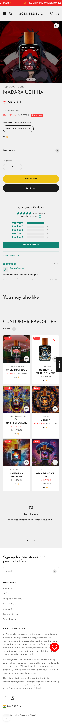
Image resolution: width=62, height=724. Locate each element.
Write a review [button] (31, 245)
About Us (7, 588)
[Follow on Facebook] (5, 698)
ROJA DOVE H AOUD (13, 87)
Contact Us (8, 609)
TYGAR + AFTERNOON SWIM (17, 418)
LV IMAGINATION (45, 366)
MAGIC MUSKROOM (17, 370)
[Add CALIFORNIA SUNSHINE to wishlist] (26, 443)
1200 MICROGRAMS (16, 423)
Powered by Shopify (28, 715)
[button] (18, 223)
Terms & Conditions (12, 604)
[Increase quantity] (18, 167)
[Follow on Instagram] (13, 698)
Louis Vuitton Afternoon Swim (17, 470)
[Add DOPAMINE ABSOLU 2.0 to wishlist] (54, 443)
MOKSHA (45, 420)
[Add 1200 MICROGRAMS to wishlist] (26, 389)
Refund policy (9, 619)
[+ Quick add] (26, 359)
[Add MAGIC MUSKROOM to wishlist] (26, 339)
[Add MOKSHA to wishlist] (54, 389)
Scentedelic (45, 416)
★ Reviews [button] (59, 364)
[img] (9, 264)
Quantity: (7, 161)
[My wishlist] (51, 13)
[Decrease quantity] (7, 167)
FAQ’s (6, 593)
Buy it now (31, 188)
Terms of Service (10, 614)
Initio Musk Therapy (16, 366)
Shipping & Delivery (12, 599)
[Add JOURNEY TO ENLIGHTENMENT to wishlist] (54, 339)
